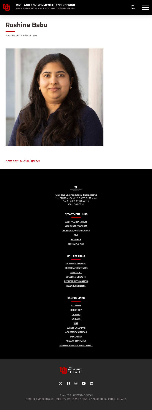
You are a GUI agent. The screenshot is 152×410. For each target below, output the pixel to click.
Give (76, 235)
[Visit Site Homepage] (76, 191)
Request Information (76, 281)
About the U (99, 399)
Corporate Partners (76, 268)
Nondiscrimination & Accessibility (45, 399)
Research (76, 239)
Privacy (86, 399)
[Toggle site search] (133, 7)
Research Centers (76, 285)
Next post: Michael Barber (23, 161)
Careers (76, 314)
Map (76, 323)
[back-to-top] (147, 403)
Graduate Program (76, 226)
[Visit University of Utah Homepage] (6, 7)
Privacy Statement (76, 341)
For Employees (76, 244)
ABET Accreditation (76, 221)
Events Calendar (76, 327)
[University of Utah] (76, 370)
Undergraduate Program (76, 230)
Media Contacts (117, 399)
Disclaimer (76, 336)
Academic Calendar (76, 332)
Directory (76, 310)
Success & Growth (76, 276)
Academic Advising (76, 263)
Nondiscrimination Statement (76, 345)
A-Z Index (76, 305)
